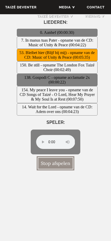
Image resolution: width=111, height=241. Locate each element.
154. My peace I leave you (43, 90)
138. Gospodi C (37, 77)
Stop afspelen (55, 163)
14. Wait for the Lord (39, 107)
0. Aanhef (48, 32)
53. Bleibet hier (32, 52)
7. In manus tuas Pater (39, 40)
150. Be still (30, 65)
